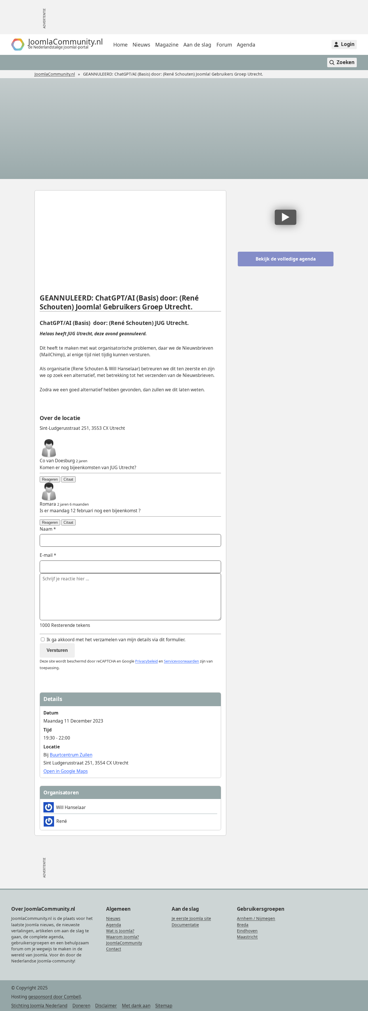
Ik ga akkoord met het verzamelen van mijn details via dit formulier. (115, 640)
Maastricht (247, 936)
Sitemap (163, 1006)
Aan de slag (197, 44)
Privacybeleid (146, 661)
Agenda (246, 44)
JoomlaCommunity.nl (54, 74)
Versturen (57, 650)
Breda (242, 924)
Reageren (50, 479)
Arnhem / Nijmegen (256, 918)
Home (120, 44)
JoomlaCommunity (124, 942)
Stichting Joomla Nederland (39, 1006)
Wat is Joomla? (120, 930)
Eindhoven (247, 930)
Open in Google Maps (65, 771)
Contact (113, 949)
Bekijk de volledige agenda (286, 259)
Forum (224, 44)
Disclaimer (106, 1006)
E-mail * (48, 555)
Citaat (68, 479)
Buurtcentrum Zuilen (71, 755)
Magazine (167, 44)
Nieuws (141, 44)
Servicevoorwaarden (181, 661)
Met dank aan (136, 1006)
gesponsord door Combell (54, 997)
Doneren (81, 1006)
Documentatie (185, 924)
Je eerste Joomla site (191, 918)
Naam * (48, 529)
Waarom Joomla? (122, 936)
